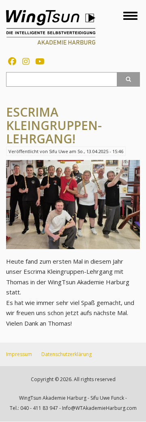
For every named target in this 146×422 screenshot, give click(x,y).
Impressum (19, 354)
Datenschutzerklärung (66, 354)
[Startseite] (50, 27)
